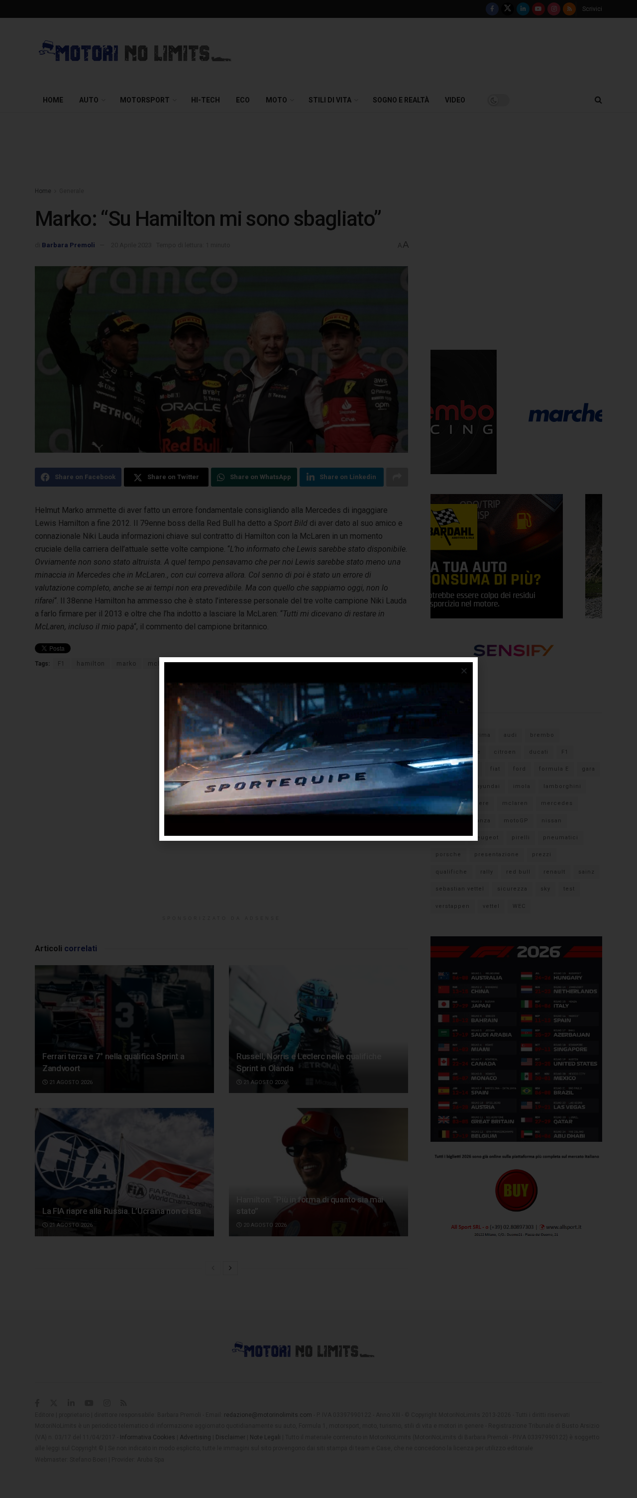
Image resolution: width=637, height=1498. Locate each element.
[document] (318, 749)
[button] (464, 671)
